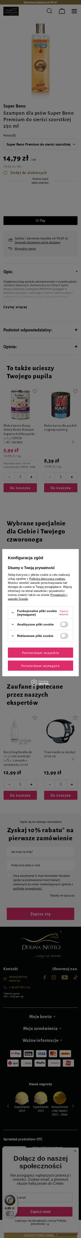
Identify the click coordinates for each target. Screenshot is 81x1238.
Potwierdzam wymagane (40, 666)
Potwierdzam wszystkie (40, 653)
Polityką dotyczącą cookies (47, 578)
